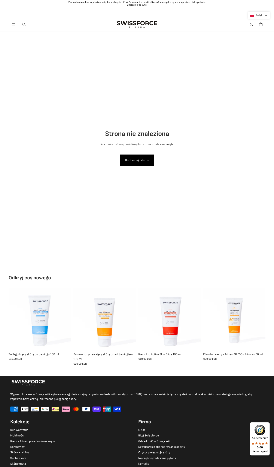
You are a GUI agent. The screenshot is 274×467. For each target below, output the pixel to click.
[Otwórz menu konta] (251, 24)
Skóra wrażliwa (20, 452)
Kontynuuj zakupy (137, 160)
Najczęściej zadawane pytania (157, 458)
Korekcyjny (17, 447)
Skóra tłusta (18, 464)
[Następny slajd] (64, 319)
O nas (142, 430)
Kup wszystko (19, 430)
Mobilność (17, 435)
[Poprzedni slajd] (15, 319)
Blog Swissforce (148, 435)
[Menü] (267, 424)
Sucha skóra (18, 458)
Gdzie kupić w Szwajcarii (154, 441)
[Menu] (13, 24)
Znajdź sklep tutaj (137, 4)
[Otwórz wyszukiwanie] (24, 24)
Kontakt (143, 464)
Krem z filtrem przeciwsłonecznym (32, 441)
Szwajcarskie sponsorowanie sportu (161, 447)
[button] (259, 15)
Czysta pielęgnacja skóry (154, 452)
